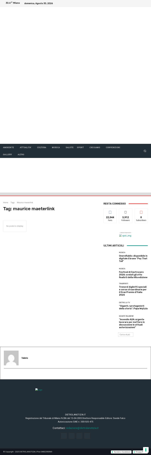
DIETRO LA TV (124, 302)
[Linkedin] (139, 3)
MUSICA (122, 252)
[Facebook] (128, 3)
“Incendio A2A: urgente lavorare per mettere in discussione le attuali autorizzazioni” (132, 323)
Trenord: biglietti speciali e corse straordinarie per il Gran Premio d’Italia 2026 (133, 291)
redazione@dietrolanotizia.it (82, 428)
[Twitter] (145, 3)
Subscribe (141, 211)
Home (5, 202)
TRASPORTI (123, 283)
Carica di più (125, 334)
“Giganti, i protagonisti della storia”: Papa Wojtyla (133, 307)
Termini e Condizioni (122, 452)
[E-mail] (5, 374)
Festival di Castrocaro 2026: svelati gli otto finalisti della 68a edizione (133, 275)
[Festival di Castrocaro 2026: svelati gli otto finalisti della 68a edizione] (110, 273)
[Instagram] (134, 3)
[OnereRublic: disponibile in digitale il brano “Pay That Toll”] (110, 257)
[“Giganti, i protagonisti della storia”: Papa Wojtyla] (110, 305)
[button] (144, 150)
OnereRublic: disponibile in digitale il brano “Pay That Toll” (133, 258)
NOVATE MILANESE (126, 316)
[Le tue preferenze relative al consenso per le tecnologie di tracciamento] (146, 450)
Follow (125, 211)
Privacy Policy (141, 452)
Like (110, 211)
